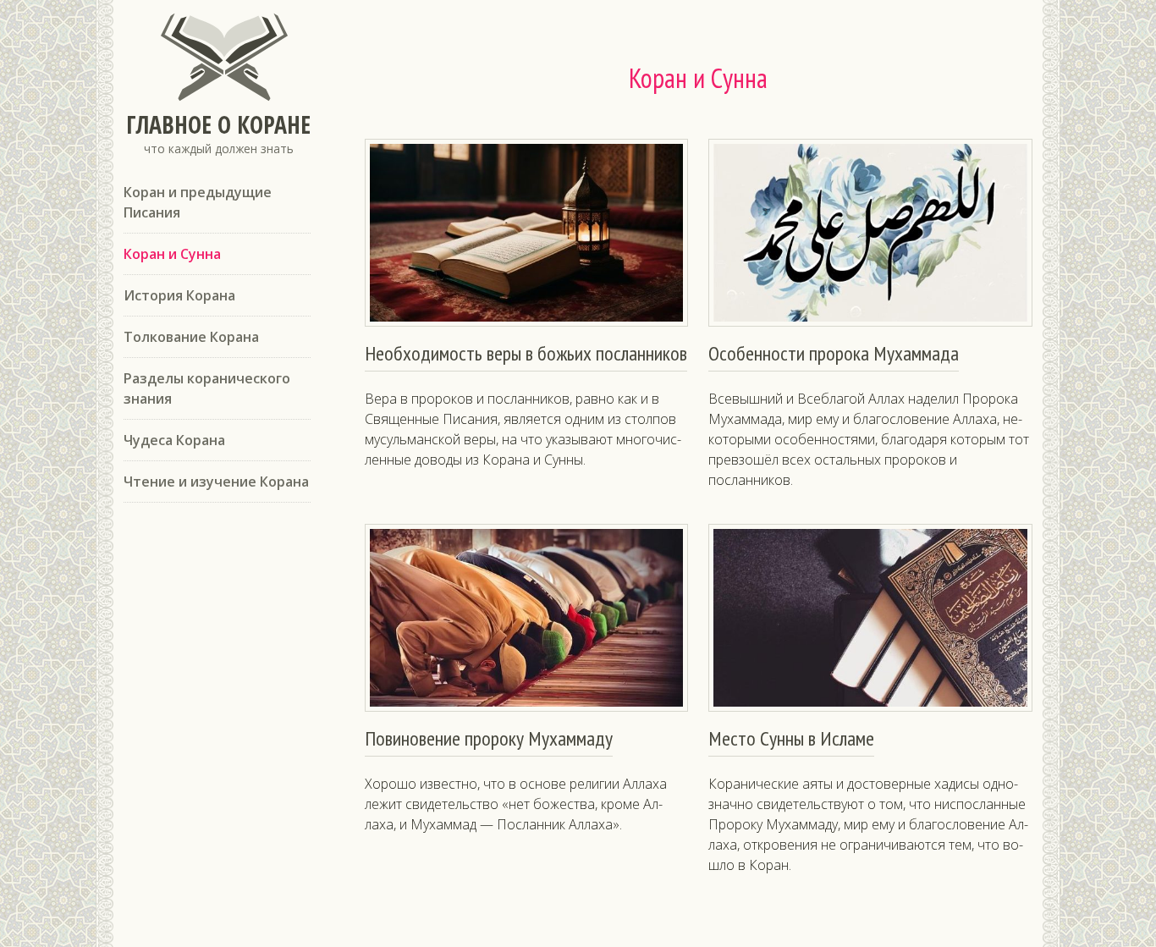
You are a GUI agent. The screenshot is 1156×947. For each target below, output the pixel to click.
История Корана (179, 295)
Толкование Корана (191, 337)
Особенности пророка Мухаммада (833, 353)
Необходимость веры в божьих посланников (526, 353)
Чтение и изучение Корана (216, 481)
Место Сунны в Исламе (791, 738)
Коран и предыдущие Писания (198, 202)
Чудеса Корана (174, 440)
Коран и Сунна (172, 254)
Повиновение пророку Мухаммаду (489, 738)
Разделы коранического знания (207, 388)
